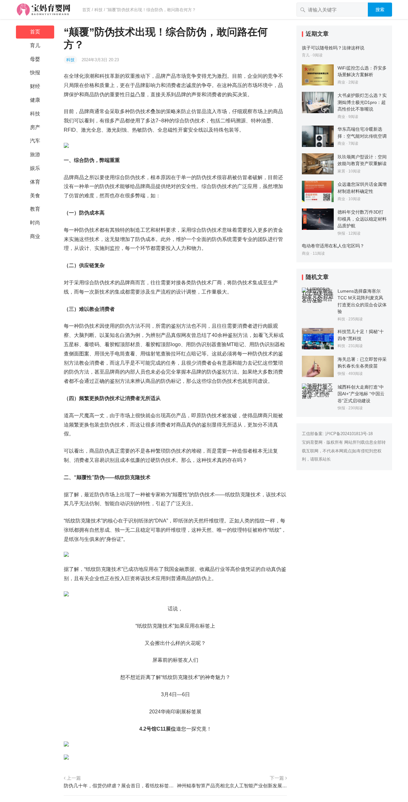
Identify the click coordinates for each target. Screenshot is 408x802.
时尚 (35, 222)
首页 (86, 9)
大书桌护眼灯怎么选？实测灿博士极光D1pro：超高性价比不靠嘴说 (362, 102)
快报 (35, 72)
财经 (35, 86)
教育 (35, 209)
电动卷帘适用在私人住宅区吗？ (333, 245)
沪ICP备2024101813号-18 (349, 433)
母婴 (35, 59)
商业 (35, 236)
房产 (35, 127)
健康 (35, 100)
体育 (35, 182)
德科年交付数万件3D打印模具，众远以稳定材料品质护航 (362, 218)
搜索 (379, 9)
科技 (98, 9)
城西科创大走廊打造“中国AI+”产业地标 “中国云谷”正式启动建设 (361, 393)
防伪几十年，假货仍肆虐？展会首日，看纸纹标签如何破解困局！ (119, 785)
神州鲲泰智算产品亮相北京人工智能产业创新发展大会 (232, 785)
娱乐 (35, 168)
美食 (35, 195)
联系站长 (322, 459)
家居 (341, 171)
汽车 (35, 140)
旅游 (35, 154)
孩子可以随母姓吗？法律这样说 (333, 47)
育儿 (35, 45)
